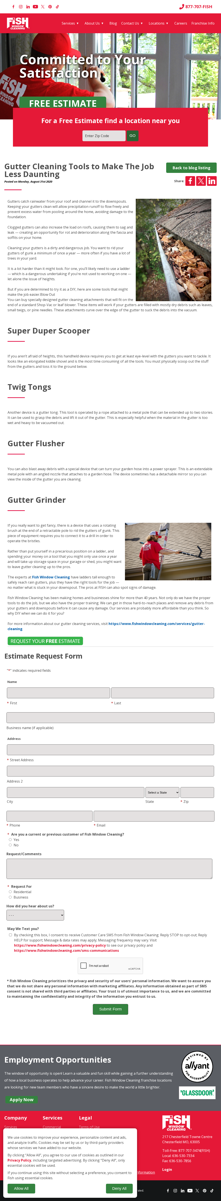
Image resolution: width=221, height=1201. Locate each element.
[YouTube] (35, 6)
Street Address (20, 760)
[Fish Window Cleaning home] (19, 23)
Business (20, 897)
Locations (156, 23)
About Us (92, 23)
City (10, 801)
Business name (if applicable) (30, 727)
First (12, 703)
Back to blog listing (191, 167)
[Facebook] (13, 6)
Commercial (52, 1127)
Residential (22, 891)
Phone (13, 825)
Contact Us (130, 23)
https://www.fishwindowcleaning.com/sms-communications (66, 950)
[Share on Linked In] (212, 181)
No (16, 845)
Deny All (119, 1188)
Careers (180, 23)
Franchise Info (203, 23)
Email (99, 825)
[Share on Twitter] (201, 181)
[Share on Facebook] (190, 181)
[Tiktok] (57, 6)
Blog (113, 23)
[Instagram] (20, 6)
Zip (184, 801)
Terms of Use (89, 1127)
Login (167, 1169)
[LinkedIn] (28, 6)
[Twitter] (42, 6)
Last (116, 703)
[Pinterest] (50, 6)
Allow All (21, 1188)
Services (68, 23)
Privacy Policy (19, 1160)
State (149, 801)
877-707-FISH (198, 6)
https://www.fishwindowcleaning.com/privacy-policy (60, 945)
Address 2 (15, 781)
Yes (16, 839)
